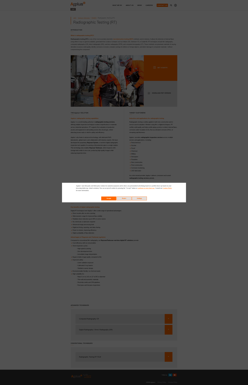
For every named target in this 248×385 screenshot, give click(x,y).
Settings (139, 198)
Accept (108, 198)
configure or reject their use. (146, 188)
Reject (124, 198)
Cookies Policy (167, 188)
